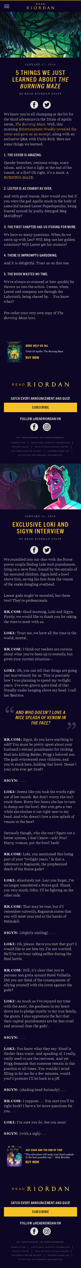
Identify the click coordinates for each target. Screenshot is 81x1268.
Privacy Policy (20, 447)
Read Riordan (40, 6)
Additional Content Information (50, 443)
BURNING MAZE (18, 177)
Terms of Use (18, 443)
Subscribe (40, 407)
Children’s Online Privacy (26, 451)
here (31, 318)
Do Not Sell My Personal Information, (40, 455)
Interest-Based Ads (59, 451)
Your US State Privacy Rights (52, 447)
